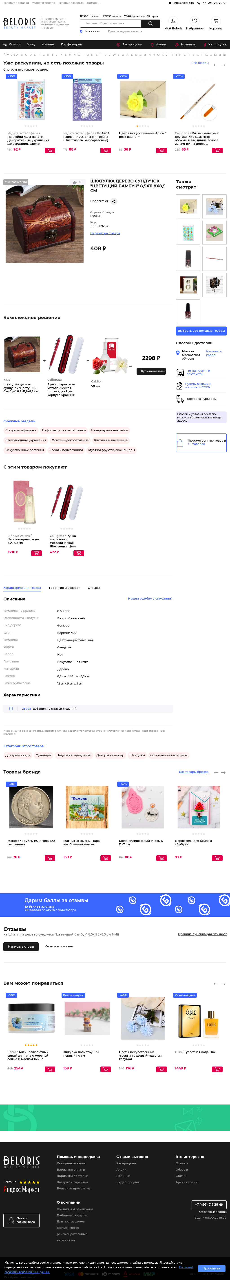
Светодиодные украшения (25, 440)
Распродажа (132, 44)
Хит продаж (217, 44)
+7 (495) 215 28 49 (209, 1204)
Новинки (188, 44)
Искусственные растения (24, 450)
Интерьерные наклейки (109, 430)
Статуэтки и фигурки (21, 430)
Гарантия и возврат (64, 588)
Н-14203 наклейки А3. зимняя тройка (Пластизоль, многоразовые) (86, 137)
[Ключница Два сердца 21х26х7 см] (188, 285)
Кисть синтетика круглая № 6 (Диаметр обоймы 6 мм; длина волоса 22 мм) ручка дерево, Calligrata (196, 140)
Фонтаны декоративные (70, 440)
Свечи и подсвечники (66, 450)
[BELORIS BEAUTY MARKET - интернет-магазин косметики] (19, 23)
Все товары (200, 63)
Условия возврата (71, 3)
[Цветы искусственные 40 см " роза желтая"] (188, 206)
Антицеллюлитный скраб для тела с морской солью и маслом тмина (28, 1056)
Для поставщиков (71, 1221)
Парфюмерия (71, 44)
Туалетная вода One (195, 1052)
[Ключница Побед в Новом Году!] (214, 285)
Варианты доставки (72, 1176)
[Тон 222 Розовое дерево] (188, 259)
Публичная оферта (72, 1215)
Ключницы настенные (111, 440)
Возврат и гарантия (72, 1182)
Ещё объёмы (38, 509)
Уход (31, 44)
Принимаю (212, 1268)
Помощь (93, 3)
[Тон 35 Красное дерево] (188, 311)
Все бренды (6, 54)
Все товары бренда (194, 772)
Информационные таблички (64, 430)
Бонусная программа (74, 1188)
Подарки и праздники (74, 755)
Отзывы (182, 1163)
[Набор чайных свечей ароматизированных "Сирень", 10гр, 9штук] (214, 233)
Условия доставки (16, 3)
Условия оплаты (43, 3)
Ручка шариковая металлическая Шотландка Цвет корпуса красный (64, 543)
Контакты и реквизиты (75, 1209)
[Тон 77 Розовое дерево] (214, 259)
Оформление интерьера (169, 755)
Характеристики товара (22, 588)
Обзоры (182, 1169)
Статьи (181, 1176)
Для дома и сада (17, 755)
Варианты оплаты (71, 1169)
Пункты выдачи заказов (125, 31)
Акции (161, 44)
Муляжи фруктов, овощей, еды (111, 450)
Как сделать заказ (71, 1163)
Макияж (48, 44)
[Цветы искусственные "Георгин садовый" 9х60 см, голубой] (214, 206)
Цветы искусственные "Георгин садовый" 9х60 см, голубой (140, 1056)
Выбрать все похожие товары (201, 330)
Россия (96, 215)
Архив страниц (187, 1182)
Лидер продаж (127, 1182)
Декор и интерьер (110, 755)
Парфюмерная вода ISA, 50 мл (23, 539)
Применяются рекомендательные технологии (72, 1234)
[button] (151, 371)
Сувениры (43, 755)
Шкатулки (137, 755)
